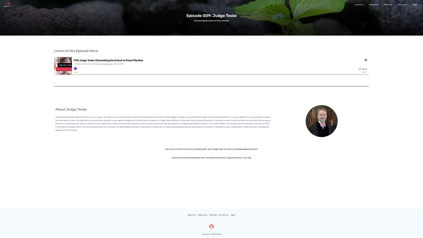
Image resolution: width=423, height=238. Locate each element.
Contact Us (223, 215)
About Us (192, 215)
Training (213, 215)
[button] (364, 4)
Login (232, 215)
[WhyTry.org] (9, 4)
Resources (202, 215)
